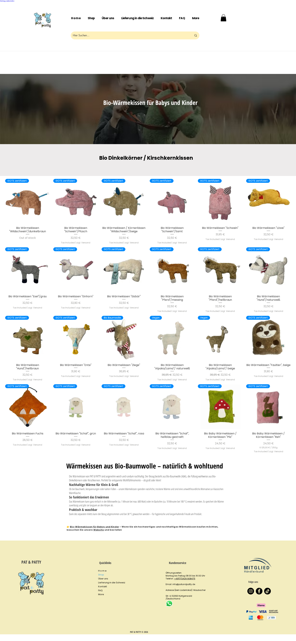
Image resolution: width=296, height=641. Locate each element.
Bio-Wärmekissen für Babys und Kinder (94, 526)
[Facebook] (259, 591)
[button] (195, 18)
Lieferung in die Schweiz (111, 582)
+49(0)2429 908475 (184, 578)
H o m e (102, 570)
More (101, 594)
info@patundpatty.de (183, 584)
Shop (101, 574)
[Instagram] (250, 591)
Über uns (103, 578)
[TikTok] (267, 591)
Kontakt (102, 586)
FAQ (100, 590)
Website (98, 529)
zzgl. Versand (83, 242)
